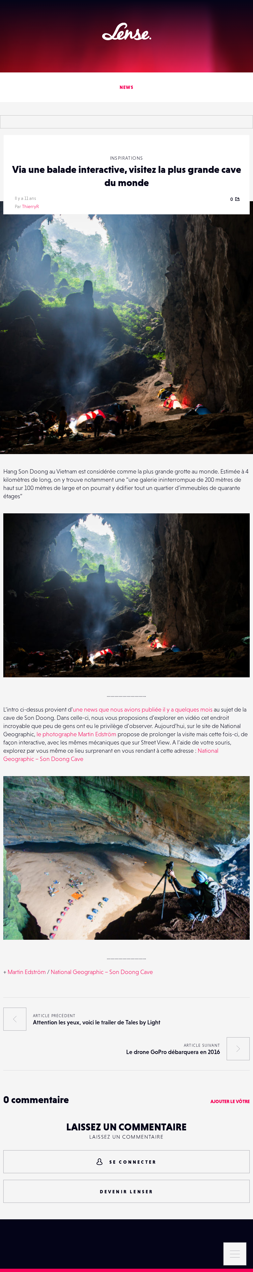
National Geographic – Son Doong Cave (102, 971)
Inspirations (126, 158)
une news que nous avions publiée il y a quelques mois (142, 709)
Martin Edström (27, 971)
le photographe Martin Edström (76, 734)
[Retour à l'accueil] (126, 31)
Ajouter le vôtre (230, 1101)
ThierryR (30, 206)
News (127, 87)
